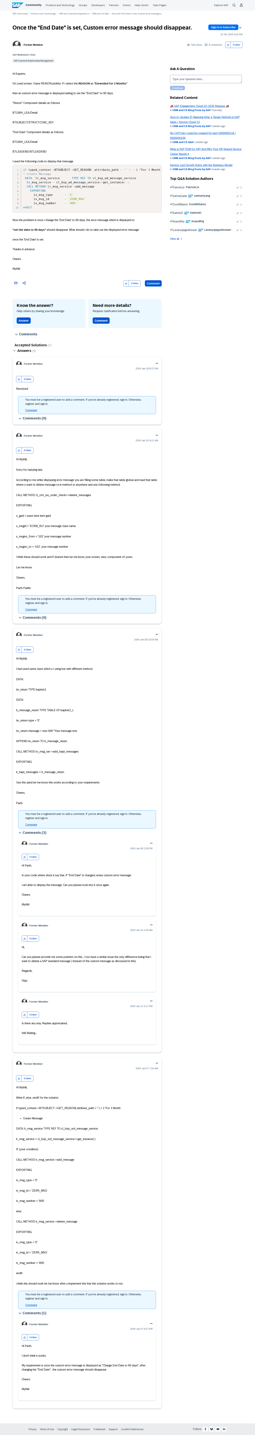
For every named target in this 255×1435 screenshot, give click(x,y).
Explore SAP (221, 5)
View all (174, 238)
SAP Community (20, 14)
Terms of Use (47, 1429)
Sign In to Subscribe (223, 27)
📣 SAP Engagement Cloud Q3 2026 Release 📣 (199, 106)
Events (127, 5)
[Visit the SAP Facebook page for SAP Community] (205, 1429)
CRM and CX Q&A (100, 14)
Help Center (141, 5)
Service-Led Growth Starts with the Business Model (201, 165)
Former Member (33, 44)
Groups (83, 5)
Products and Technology (60, 5)
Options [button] (240, 27)
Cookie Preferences (132, 1429)
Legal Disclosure (80, 1429)
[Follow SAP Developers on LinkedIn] (224, 1429)
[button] (228, 45)
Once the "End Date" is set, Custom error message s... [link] (137, 14)
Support (113, 1429)
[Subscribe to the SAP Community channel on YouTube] (217, 1429)
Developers (98, 5)
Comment (153, 283)
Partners (114, 5)
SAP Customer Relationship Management (33, 61)
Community (33, 4)
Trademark (99, 1429)
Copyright (62, 1429)
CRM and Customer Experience (74, 14)
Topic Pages (159, 5)
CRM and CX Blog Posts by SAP (191, 110)
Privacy (33, 1429)
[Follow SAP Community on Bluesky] (211, 1429)
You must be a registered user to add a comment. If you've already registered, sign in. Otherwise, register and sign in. (83, 401)
